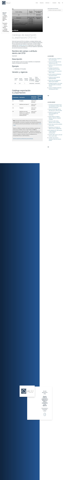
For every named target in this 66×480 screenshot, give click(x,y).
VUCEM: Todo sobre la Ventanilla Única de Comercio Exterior (55, 139)
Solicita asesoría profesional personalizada (23, 138)
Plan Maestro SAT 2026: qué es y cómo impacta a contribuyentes (55, 131)
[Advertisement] (55, 34)
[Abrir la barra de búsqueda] (62, 2)
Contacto (54, 2)
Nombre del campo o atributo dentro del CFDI (5, 18)
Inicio (37, 2)
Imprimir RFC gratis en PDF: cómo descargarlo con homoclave (54, 113)
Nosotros (42, 2)
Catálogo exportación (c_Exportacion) (6, 30)
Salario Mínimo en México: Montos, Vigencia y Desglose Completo (55, 118)
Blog (59, 2)
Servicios (47, 2)
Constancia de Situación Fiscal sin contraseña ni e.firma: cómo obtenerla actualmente (55, 106)
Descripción (5, 23)
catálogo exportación (23, 45)
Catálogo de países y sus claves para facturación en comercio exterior (55, 85)
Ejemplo (5, 24)
